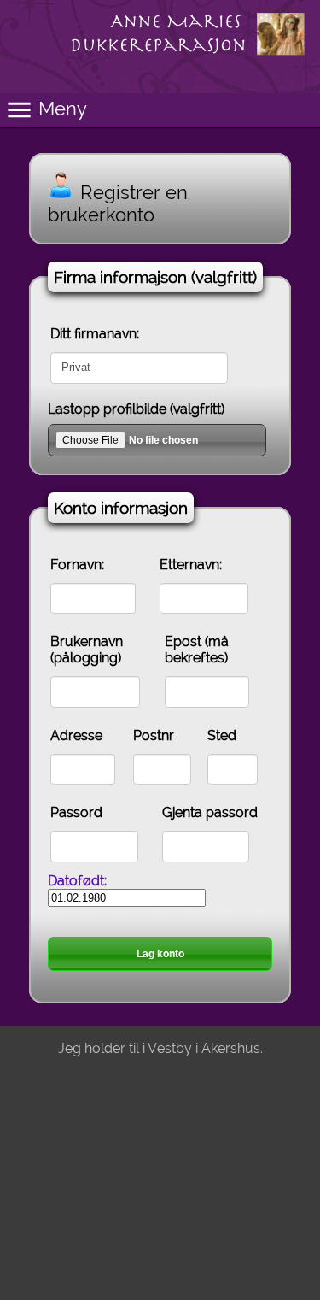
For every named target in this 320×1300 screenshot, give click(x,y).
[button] (160, 110)
